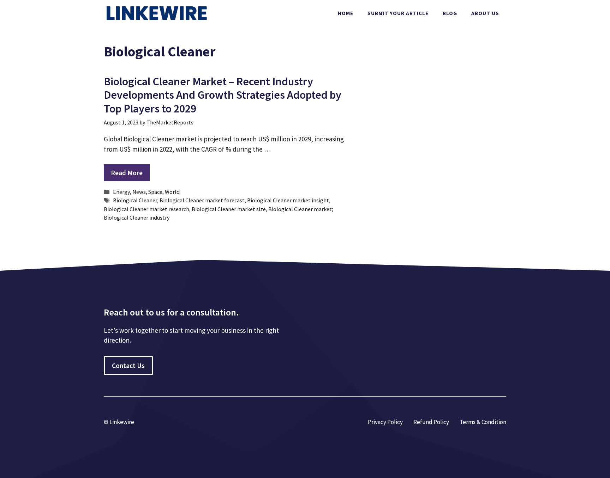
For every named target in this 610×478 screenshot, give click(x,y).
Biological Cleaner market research (146, 209)
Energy (121, 191)
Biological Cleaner (135, 200)
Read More (127, 172)
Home (345, 13)
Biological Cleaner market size (229, 209)
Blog (450, 13)
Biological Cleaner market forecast (202, 200)
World (172, 191)
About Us (485, 13)
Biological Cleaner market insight (288, 200)
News (139, 191)
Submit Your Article (398, 13)
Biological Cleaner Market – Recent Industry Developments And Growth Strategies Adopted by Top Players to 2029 (222, 95)
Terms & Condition (483, 422)
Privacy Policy (385, 422)
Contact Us (128, 365)
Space (155, 191)
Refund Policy (431, 422)
